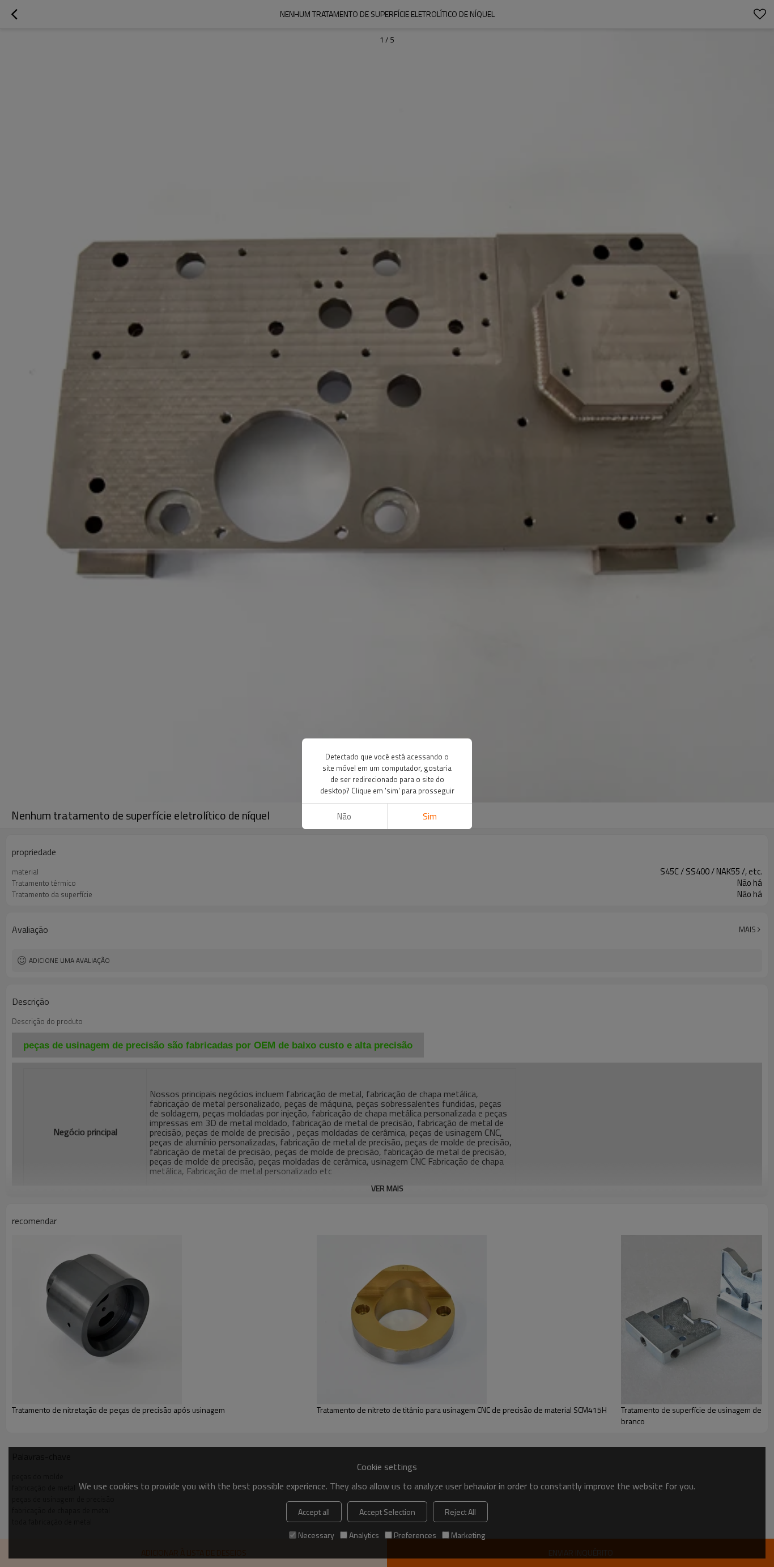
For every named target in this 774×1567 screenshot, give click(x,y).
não (344, 816)
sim (430, 816)
